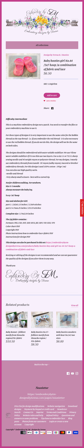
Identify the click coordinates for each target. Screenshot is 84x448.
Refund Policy (52, 415)
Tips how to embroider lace (53, 418)
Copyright (29, 424)
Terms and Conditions (56, 412)
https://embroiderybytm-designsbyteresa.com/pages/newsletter (42, 396)
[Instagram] (76, 373)
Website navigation (56, 406)
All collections (42, 45)
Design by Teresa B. (52, 54)
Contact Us (28, 412)
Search (17, 412)
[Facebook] (68, 373)
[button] (50, 100)
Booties (65, 54)
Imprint (39, 412)
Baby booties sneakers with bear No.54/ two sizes (66, 335)
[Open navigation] (7, 20)
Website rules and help (33, 415)
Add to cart (52, 95)
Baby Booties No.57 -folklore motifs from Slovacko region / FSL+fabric (40, 336)
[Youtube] (72, 373)
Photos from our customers (34, 421)
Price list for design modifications (29, 406)
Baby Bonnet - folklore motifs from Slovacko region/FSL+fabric (16, 335)
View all (74, 305)
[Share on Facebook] (52, 107)
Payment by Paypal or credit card (39, 409)
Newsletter (62, 409)
